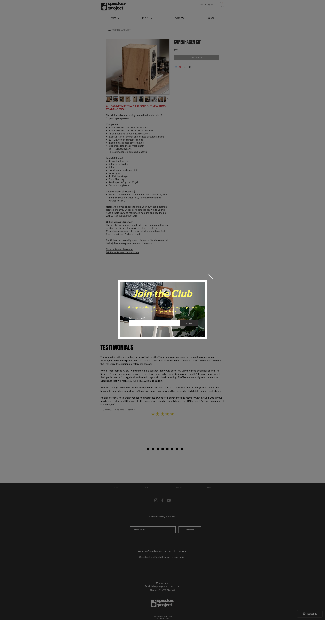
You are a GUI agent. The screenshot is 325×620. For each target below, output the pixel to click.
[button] (210, 277)
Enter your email (136, 318)
